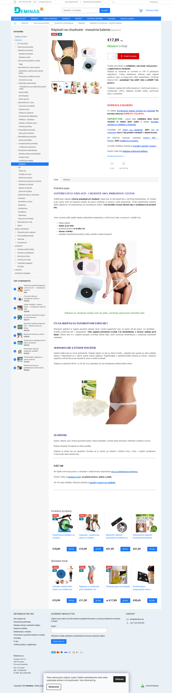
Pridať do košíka (130, 56)
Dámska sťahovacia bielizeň (30, 154)
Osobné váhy (24, 157)
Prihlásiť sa (58, 641)
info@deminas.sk (137, 619)
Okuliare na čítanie (26, 184)
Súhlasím (119, 679)
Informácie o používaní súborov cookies (29, 635)
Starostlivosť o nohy (26, 102)
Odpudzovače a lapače (26, 232)
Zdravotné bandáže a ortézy (29, 61)
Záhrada (20, 239)
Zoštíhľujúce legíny (26, 161)
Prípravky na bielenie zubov (29, 76)
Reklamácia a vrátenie (22, 632)
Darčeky (20, 266)
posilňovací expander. (129, 141)
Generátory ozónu (25, 202)
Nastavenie (54, 687)
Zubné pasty (24, 96)
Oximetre (21, 198)
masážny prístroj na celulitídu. (103, 482)
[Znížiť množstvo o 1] (116, 57)
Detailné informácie (114, 156)
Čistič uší (22, 171)
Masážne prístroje (26, 54)
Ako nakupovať (71, 2)
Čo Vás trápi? (22, 44)
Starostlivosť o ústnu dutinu (29, 67)
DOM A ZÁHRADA (22, 229)
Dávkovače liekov (25, 140)
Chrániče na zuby (25, 80)
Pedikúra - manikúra (27, 120)
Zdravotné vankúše (26, 133)
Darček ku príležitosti (25, 253)
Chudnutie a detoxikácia (27, 150)
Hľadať (104, 10)
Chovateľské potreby (25, 236)
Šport (19, 225)
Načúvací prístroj (25, 178)
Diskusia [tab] (66, 180)
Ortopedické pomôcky (26, 130)
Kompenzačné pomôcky (28, 144)
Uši (19, 167)
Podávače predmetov (27, 147)
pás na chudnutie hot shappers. (124, 471)
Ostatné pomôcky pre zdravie (29, 181)
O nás (16, 641)
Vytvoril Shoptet (152, 686)
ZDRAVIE (18, 40)
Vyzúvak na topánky (27, 106)
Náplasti (22, 164)
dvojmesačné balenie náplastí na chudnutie (136, 111)
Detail (71, 601)
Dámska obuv (24, 109)
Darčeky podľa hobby (25, 249)
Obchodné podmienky (92, 2)
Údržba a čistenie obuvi (28, 123)
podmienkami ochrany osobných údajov (89, 636)
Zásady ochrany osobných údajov (27, 625)
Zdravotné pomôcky (25, 47)
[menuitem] (19, 19)
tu (94, 680)
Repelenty (22, 205)
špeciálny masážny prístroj (144, 146)
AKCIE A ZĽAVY (21, 37)
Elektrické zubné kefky (27, 83)
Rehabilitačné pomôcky (27, 137)
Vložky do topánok (26, 113)
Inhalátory (22, 212)
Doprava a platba (20, 628)
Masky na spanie (25, 188)
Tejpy (21, 64)
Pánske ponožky (25, 126)
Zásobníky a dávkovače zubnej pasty (31, 72)
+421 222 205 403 (137, 623)
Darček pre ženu (23, 256)
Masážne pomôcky (25, 50)
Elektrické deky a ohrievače (28, 195)
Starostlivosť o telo (24, 222)
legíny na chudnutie (133, 130)
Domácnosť (22, 243)
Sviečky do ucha (25, 174)
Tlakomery (22, 215)
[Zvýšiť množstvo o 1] (116, 54)
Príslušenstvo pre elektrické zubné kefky (32, 88)
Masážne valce (24, 57)
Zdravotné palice (25, 191)
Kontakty (17, 638)
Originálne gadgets (24, 263)
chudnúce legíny (75, 477)
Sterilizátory (22, 208)
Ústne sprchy (24, 99)
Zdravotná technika (25, 219)
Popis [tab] (56, 180)
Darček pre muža (24, 260)
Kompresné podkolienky (28, 116)
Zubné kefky (23, 92)
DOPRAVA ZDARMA (22, 273)
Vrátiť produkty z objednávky (25, 645)
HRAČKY (18, 270)
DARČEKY (19, 246)
